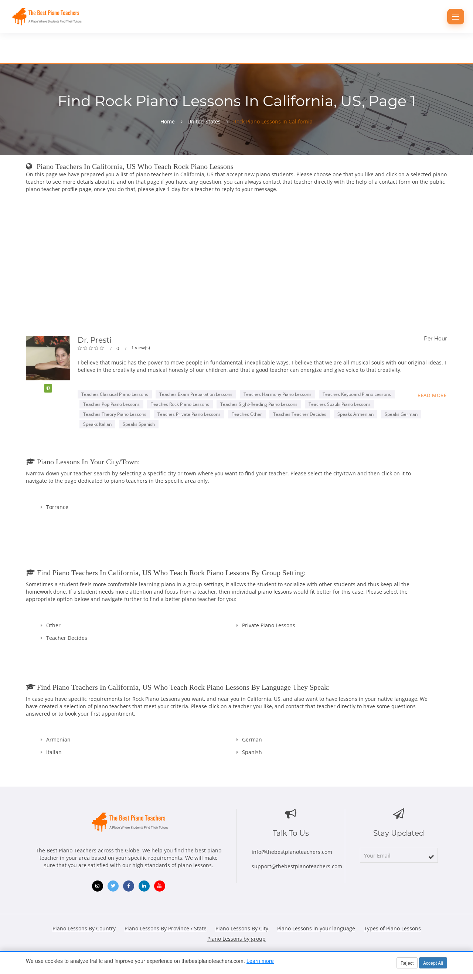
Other (53, 625)
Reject (407, 963)
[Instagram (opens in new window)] (97, 886)
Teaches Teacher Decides (299, 414)
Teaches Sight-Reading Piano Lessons (258, 404)
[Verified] (48, 388)
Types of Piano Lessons (392, 928)
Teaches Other (247, 414)
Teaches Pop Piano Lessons (111, 404)
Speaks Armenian (355, 414)
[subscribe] (431, 857)
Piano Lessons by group (236, 938)
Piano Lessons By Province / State (166, 928)
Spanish (252, 752)
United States (204, 122)
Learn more (260, 960)
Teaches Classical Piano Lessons (114, 394)
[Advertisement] (236, 266)
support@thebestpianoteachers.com (297, 866)
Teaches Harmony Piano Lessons (278, 394)
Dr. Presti (94, 340)
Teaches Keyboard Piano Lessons (357, 394)
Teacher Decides (66, 638)
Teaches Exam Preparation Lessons (195, 394)
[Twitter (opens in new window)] (113, 886)
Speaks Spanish (139, 424)
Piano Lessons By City (241, 928)
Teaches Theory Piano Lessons (114, 414)
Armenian (58, 739)
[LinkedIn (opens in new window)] (144, 886)
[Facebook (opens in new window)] (128, 886)
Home (167, 122)
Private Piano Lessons (268, 625)
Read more (432, 395)
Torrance (57, 507)
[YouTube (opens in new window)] (159, 886)
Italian (54, 752)
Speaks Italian (97, 424)
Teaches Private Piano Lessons (189, 414)
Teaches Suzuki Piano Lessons (340, 404)
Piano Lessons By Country (84, 928)
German (252, 739)
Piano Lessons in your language (316, 928)
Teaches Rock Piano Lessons (180, 404)
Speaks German (401, 414)
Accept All (433, 963)
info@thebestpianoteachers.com (292, 852)
